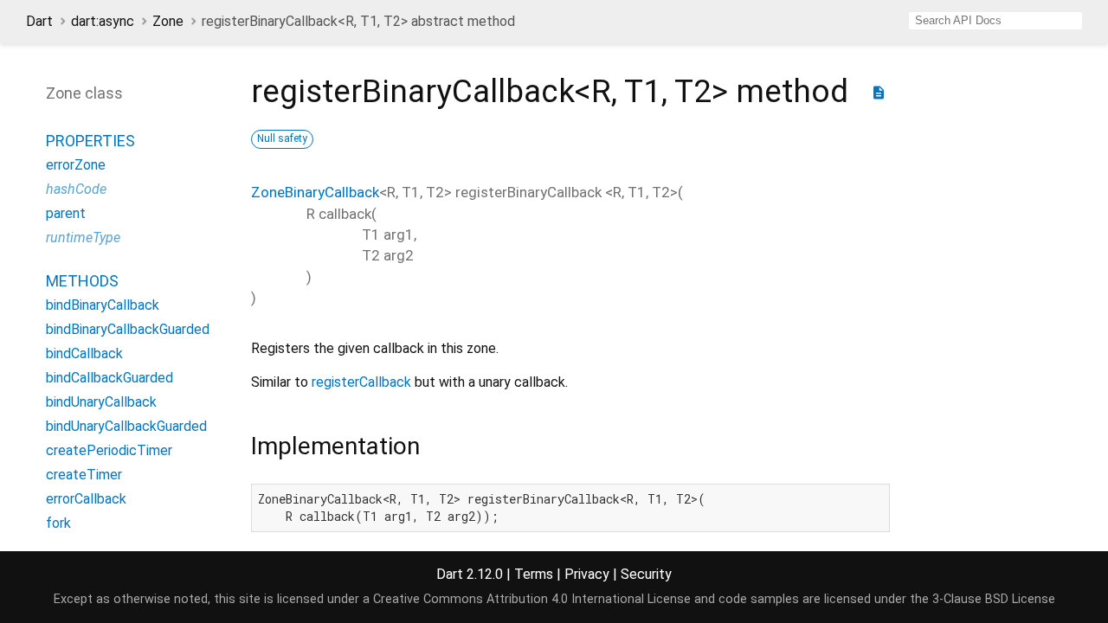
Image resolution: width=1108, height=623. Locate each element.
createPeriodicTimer (109, 450)
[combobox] (995, 20)
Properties (90, 141)
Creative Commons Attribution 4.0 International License (532, 599)
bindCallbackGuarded (109, 377)
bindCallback (84, 353)
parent (66, 213)
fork (58, 523)
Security (646, 574)
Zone (168, 21)
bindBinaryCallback (102, 305)
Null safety (282, 138)
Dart (39, 21)
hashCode (76, 189)
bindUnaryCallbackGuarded (126, 426)
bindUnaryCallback (101, 402)
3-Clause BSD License (993, 599)
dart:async (102, 21)
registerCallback (361, 382)
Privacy (586, 574)
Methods (82, 281)
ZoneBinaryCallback (315, 192)
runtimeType (83, 237)
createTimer (84, 474)
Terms (533, 574)
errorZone (76, 165)
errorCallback (86, 499)
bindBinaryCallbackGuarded (127, 329)
